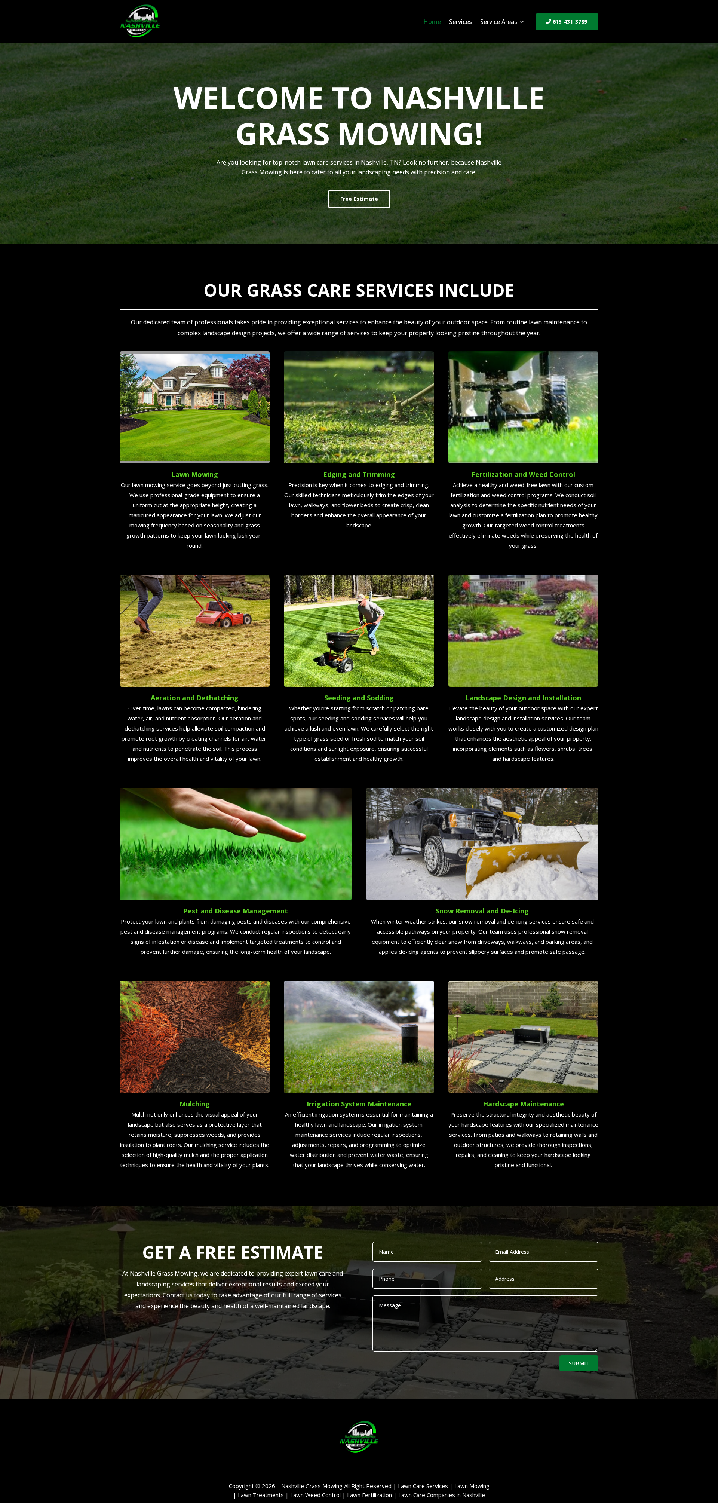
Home (432, 22)
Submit (579, 1363)
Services (460, 22)
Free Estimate (359, 198)
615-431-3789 (570, 21)
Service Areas (498, 22)
